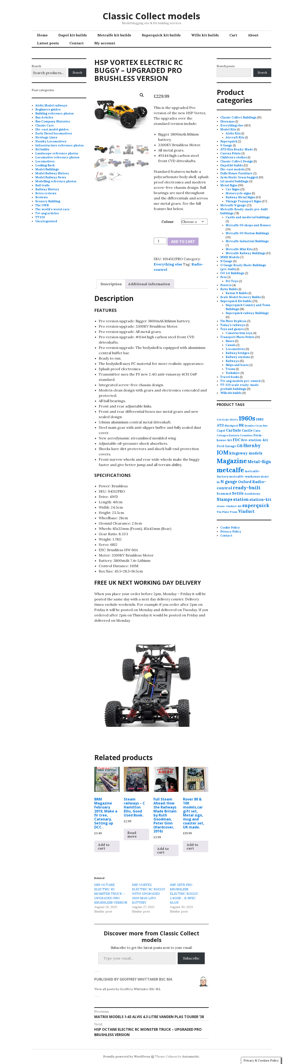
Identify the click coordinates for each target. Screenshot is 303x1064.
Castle (247, 430)
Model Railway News (50, 177)
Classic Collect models (151, 16)
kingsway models (245, 453)
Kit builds (42, 149)
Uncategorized (46, 221)
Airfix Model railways (51, 105)
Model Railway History (52, 173)
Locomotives (45, 161)
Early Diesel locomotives (53, 133)
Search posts (226, 66)
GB (240, 445)
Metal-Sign (259, 461)
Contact (76, 43)
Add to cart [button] (104, 846)
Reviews (41, 197)
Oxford (245, 481)
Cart (233, 35)
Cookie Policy (230, 527)
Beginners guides (48, 109)
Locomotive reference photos (57, 157)
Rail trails (42, 185)
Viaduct (246, 511)
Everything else (168, 264)
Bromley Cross (253, 425)
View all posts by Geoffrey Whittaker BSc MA (127, 989)
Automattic (190, 1056)
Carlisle (233, 430)
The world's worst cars (52, 209)
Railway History (47, 189)
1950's (234, 419)
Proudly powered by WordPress (126, 1056)
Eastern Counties (241, 435)
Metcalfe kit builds (114, 35)
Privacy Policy (230, 531)
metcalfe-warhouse (244, 476)
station (241, 499)
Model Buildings (47, 169)
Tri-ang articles (47, 213)
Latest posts (48, 43)
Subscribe (191, 958)
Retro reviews (45, 193)
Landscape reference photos (56, 153)
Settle (238, 493)
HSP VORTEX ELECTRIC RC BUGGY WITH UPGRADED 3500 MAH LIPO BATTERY (148, 894)
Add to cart (183, 241)
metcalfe (230, 470)
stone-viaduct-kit (229, 506)
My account (104, 43)
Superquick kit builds (161, 35)
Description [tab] (111, 284)
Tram (233, 511)
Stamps (224, 499)
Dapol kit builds (72, 35)
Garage (230, 446)
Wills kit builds (205, 35)
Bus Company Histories (52, 121)
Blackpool (231, 425)
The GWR (42, 205)
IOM (222, 452)
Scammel (224, 494)
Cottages (222, 435)
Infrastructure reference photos (59, 145)
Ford (220, 446)
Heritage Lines (46, 137)
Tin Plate (223, 511)
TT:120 (40, 217)
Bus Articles (44, 117)
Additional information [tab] (149, 284)
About (253, 35)
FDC (236, 439)
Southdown (252, 493)
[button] (142, 95)
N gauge (228, 481)
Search (36, 66)
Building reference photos (54, 113)
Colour (167, 221)
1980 (260, 419)
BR (241, 425)
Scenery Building (47, 201)
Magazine (232, 461)
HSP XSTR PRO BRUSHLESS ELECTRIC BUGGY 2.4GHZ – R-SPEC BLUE (184, 894)
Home (42, 35)
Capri (221, 431)
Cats (256, 431)
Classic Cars (44, 125)
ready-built (246, 488)
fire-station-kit (254, 440)
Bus (265, 425)
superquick (255, 505)
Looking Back (45, 165)
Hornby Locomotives (50, 141)
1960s (247, 418)
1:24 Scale (223, 419)
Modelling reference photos (55, 181)
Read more (132, 834)
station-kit (260, 499)
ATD (220, 425)
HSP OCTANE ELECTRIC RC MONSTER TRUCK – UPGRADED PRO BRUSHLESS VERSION (110, 894)
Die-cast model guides (52, 129)
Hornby (252, 445)
